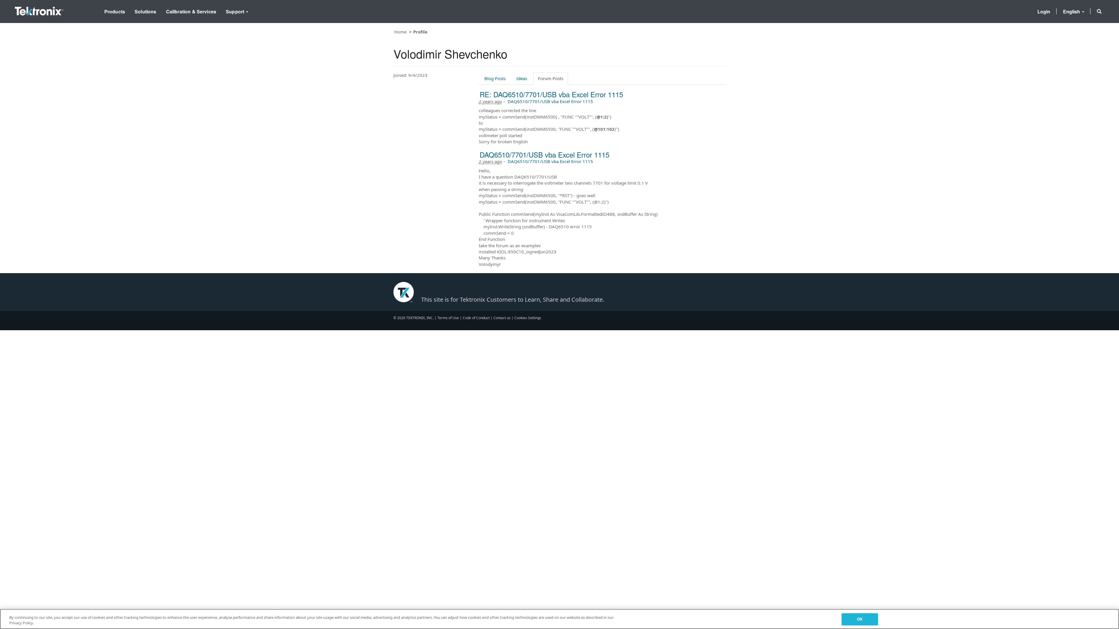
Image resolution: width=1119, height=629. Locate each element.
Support (235, 11)
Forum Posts (550, 78)
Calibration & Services (191, 11)
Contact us (502, 317)
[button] (1099, 11)
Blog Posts (495, 78)
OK (860, 619)
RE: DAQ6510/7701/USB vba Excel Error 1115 (551, 94)
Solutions (145, 11)
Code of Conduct (476, 317)
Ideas (521, 78)
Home (400, 32)
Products (114, 11)
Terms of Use (448, 317)
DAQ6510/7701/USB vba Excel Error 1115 (550, 101)
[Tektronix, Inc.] (39, 9)
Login (1044, 11)
